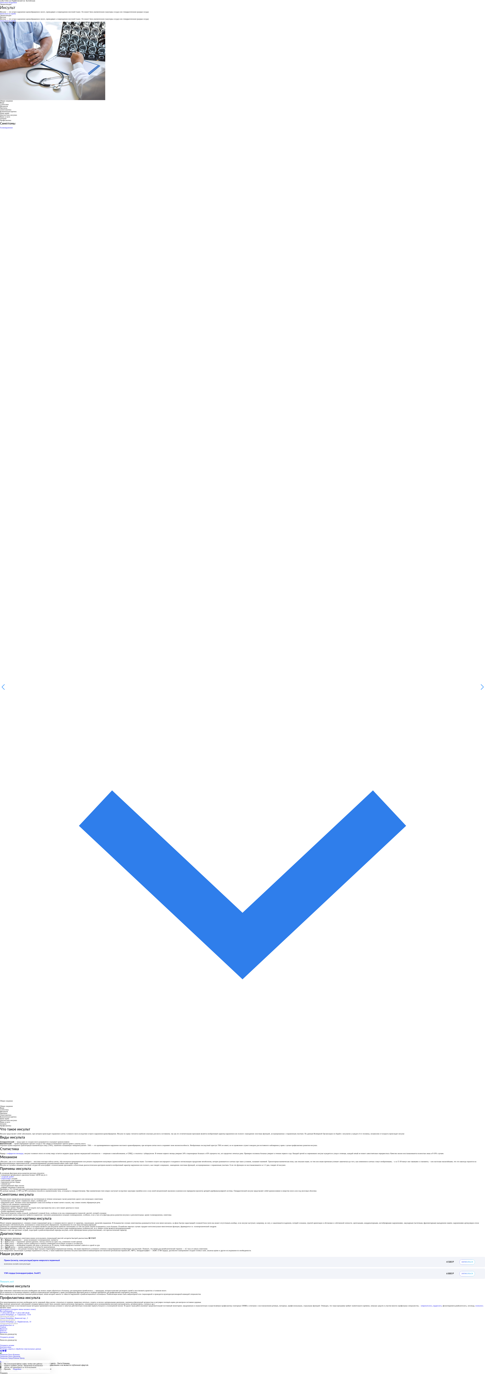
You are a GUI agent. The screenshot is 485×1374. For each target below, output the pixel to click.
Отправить (4, 1373)
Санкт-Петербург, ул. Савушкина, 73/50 (15, 1315)
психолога (479, 1306)
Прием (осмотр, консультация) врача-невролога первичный (32, 1260)
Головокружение (6, 128)
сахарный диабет (7, 1177)
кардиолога (437, 1306)
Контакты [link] (3, 1332)
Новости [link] (3, 1331)
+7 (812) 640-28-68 (7, 1313)
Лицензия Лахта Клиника (10, 1355)
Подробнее (13, 3)
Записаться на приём (8, 14)
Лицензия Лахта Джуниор (10, 1356)
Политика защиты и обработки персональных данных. (21, 1349)
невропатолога (426, 1306)
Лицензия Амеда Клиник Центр (12, 1358)
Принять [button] (7, 1369)
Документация (5, 1347)
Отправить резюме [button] (7, 1337)
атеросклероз (6, 1178)
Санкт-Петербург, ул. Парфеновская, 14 (15, 1322)
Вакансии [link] (3, 1329)
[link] (1, 1351)
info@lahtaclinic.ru (7, 1325)
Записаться (4, 3)
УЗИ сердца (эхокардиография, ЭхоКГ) (22, 1273)
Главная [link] (3, 1327)
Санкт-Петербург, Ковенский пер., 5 (14, 1318)
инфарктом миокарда (15, 1153)
